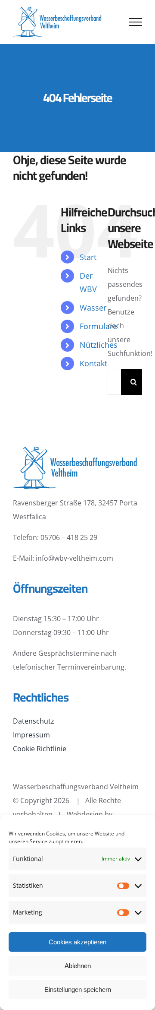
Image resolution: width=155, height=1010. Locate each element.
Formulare (98, 326)
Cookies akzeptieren (77, 942)
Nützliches (99, 345)
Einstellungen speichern (77, 989)
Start (88, 257)
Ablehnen (78, 965)
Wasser (93, 307)
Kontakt (93, 363)
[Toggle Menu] (136, 22)
